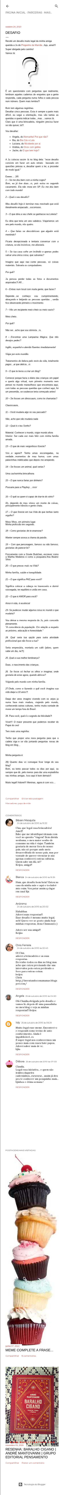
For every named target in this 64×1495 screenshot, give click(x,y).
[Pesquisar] (56, 5)
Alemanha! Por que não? (35, 137)
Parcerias (34, 12)
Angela (20, 995)
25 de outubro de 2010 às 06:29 (36, 1022)
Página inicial (15, 12)
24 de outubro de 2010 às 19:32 (32, 823)
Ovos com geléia (32, 147)
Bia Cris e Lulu (27, 140)
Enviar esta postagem (32, 798)
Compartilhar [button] (12, 798)
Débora (20, 1061)
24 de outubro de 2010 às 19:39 (40, 877)
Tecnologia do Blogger (35, 1484)
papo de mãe (24, 803)
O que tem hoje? (31, 150)
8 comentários (29, 1356)
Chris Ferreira (23, 945)
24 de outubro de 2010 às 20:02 (32, 906)
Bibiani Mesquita (25, 820)
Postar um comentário (33, 1463)
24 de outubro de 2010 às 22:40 (32, 948)
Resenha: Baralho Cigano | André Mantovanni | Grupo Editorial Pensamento (30, 1453)
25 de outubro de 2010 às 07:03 (41, 1061)
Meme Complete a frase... (29, 1350)
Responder (22, 870)
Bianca (20, 877)
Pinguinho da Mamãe (31, 45)
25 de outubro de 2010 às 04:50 (40, 996)
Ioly (18, 1022)
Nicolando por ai (32, 143)
